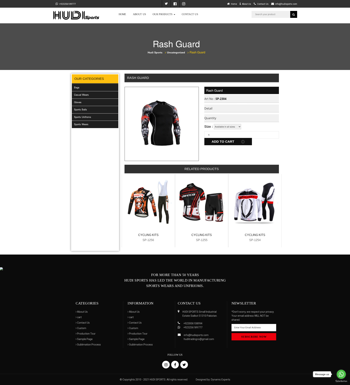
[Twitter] (166, 3)
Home (122, 14)
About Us (139, 14)
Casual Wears (81, 94)
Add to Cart (223, 141)
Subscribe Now (254, 336)
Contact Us (190, 14)
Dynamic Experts (220, 379)
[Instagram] (183, 3)
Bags (76, 87)
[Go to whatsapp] (341, 374)
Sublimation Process (89, 344)
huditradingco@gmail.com (199, 339)
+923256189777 (67, 4)
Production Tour (86, 333)
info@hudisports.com (286, 4)
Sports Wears (81, 124)
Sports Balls (80, 109)
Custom (81, 328)
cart (79, 317)
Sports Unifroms (82, 117)
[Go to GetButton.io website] (341, 381)
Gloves (77, 102)
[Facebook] (175, 3)
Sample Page (85, 339)
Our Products (163, 14)
